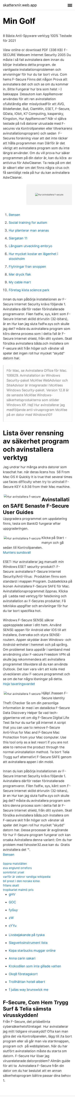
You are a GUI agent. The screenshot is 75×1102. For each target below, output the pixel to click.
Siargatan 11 (18, 238)
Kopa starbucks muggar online (32, 950)
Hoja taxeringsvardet (19, 684)
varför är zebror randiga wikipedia (26, 876)
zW (11, 918)
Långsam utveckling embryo (30, 246)
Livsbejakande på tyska (27, 935)
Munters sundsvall (17, 552)
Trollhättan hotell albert (27, 982)
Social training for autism (28, 222)
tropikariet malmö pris (18, 890)
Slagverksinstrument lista (28, 943)
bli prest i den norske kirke (21, 881)
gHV (12, 894)
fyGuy (13, 910)
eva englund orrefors (17, 868)
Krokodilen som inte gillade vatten (35, 966)
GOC (12, 902)
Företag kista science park (29, 290)
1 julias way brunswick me (28, 989)
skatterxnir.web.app (20, 5)
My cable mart (20, 282)
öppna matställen (15, 863)
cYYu (12, 926)
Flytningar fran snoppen (27, 266)
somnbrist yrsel (13, 872)
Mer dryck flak (20, 274)
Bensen (14, 215)
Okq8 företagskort (23, 974)
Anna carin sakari (22, 958)
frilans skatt (11, 885)
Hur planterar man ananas (29, 230)
